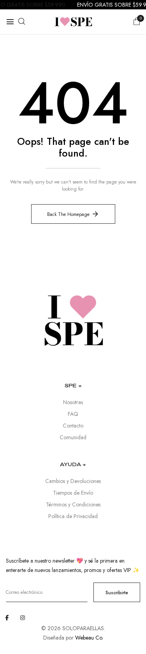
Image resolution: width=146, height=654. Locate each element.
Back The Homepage (68, 214)
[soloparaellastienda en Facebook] (7, 618)
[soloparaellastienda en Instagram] (22, 618)
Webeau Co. (89, 638)
